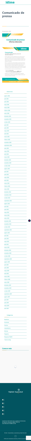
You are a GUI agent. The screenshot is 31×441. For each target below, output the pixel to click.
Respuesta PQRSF (8, 336)
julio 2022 (6, 206)
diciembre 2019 (7, 285)
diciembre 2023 (7, 160)
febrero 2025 (7, 139)
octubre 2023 (7, 165)
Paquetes (6, 334)
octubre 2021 (7, 227)
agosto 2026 (7, 95)
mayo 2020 (6, 270)
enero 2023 (6, 189)
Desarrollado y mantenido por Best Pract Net (17, 432)
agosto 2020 (7, 261)
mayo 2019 (6, 305)
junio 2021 (6, 238)
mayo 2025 (6, 130)
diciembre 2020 (7, 250)
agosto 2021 (7, 232)
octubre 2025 (7, 122)
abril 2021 (6, 244)
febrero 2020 (7, 279)
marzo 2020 (6, 276)
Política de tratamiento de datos (10, 438)
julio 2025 (6, 125)
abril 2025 (6, 133)
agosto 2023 (7, 168)
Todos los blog (7, 339)
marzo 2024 (6, 157)
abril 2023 (6, 180)
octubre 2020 (7, 256)
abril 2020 (6, 273)
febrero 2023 (7, 186)
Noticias (6, 331)
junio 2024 (6, 148)
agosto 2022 (7, 203)
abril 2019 (6, 308)
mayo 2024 (6, 151)
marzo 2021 (6, 247)
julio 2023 (6, 171)
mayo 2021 (6, 241)
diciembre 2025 (7, 116)
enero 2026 (6, 113)
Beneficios (6, 319)
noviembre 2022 (7, 194)
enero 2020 (6, 282)
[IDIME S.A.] (17, 2)
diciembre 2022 (7, 192)
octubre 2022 (7, 197)
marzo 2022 (6, 215)
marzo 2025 (6, 136)
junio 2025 (6, 128)
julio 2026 (6, 98)
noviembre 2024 (7, 142)
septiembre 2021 (8, 229)
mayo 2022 (6, 212)
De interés (6, 322)
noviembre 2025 (7, 119)
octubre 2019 (7, 291)
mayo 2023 (6, 177)
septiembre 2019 (8, 294)
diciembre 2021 (7, 221)
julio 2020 (6, 264)
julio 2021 (6, 235)
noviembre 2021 (7, 224)
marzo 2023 (6, 183)
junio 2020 (6, 267)
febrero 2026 (7, 110)
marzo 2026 (6, 107)
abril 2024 (6, 154)
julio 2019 (6, 299)
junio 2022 (6, 209)
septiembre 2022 (8, 200)
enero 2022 (6, 218)
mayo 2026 (6, 104)
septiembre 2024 (8, 145)
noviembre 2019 (7, 288)
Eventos (6, 325)
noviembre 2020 (7, 253)
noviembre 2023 (7, 162)
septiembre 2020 (8, 259)
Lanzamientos (7, 328)
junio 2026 (6, 101)
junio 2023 (6, 174)
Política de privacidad (22, 438)
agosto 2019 (7, 296)
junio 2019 (6, 302)
